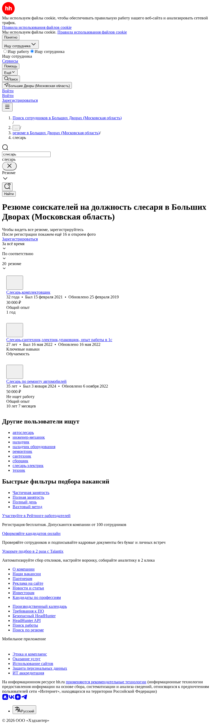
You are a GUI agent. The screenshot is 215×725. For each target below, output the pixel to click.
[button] (8, 91)
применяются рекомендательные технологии (106, 682)
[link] (11, 79)
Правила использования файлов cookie (92, 32)
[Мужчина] (14, 283)
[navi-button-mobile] (7, 107)
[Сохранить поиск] (7, 186)
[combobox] (26, 154)
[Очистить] (9, 166)
